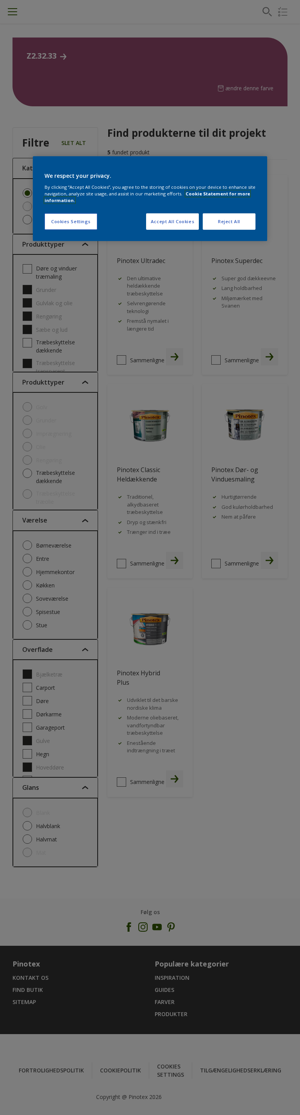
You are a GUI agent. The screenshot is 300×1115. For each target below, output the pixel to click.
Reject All (229, 221)
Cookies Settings (71, 221)
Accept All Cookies (172, 221)
